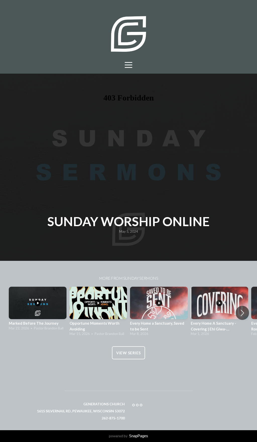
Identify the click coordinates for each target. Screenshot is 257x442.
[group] (38, 310)
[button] (242, 312)
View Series (128, 353)
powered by (128, 436)
